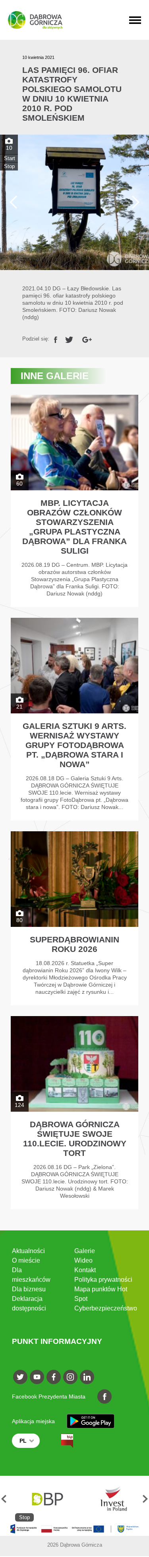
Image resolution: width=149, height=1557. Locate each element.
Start (9, 158)
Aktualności (28, 1251)
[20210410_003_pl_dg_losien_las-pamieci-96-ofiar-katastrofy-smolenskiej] (74, 202)
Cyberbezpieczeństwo (105, 1308)
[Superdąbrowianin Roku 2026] (74, 918)
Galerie (84, 1251)
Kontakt (85, 1270)
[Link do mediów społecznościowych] (20, 1377)
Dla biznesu (29, 1289)
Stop (9, 166)
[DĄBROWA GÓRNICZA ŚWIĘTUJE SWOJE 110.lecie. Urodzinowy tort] (74, 1112)
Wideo (83, 1260)
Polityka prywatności (103, 1279)
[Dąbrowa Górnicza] (35, 20)
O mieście (26, 1260)
